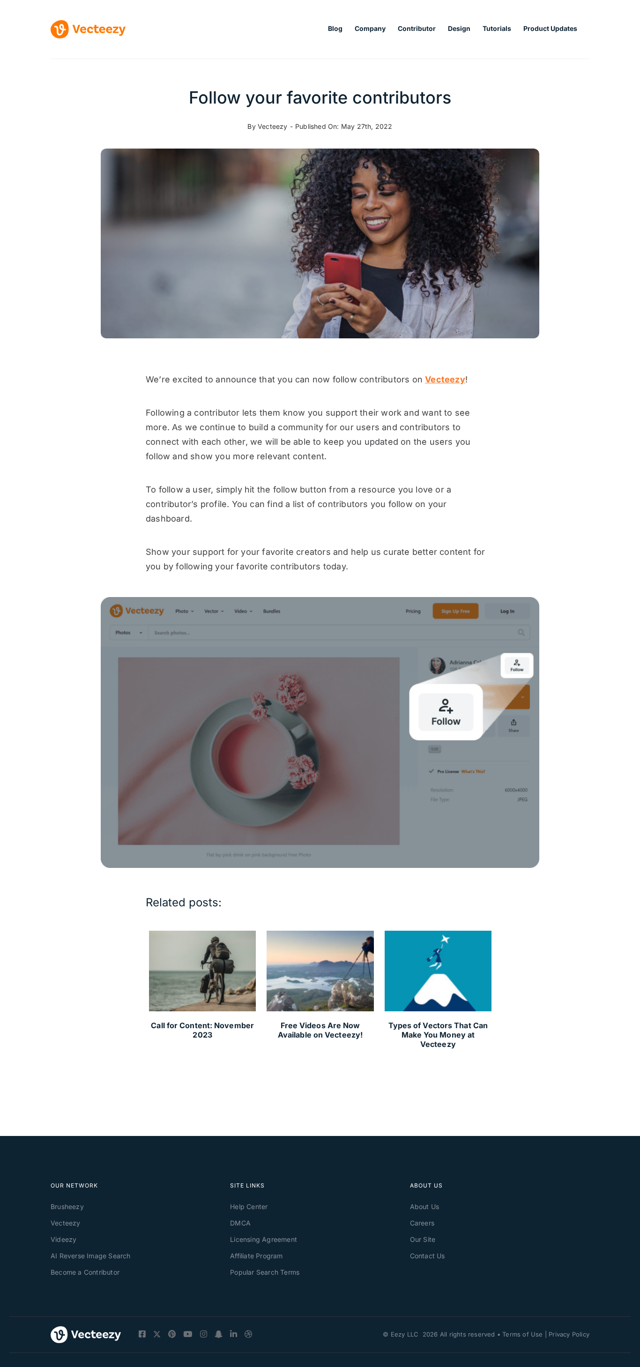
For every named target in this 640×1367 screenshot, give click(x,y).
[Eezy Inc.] (86, 1334)
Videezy (63, 1239)
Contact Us (427, 1256)
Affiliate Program (256, 1256)
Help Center (249, 1206)
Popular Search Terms (264, 1272)
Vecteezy (273, 126)
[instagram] (203, 1334)
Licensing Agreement (263, 1239)
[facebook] (142, 1334)
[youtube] (187, 1334)
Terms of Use (522, 1334)
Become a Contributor (85, 1272)
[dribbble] (249, 1334)
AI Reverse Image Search (91, 1256)
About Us (424, 1206)
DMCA (240, 1223)
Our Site (423, 1239)
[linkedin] (233, 1334)
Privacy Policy (569, 1334)
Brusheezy (67, 1206)
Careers (422, 1223)
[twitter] (157, 1335)
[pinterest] (172, 1334)
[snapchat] (219, 1334)
